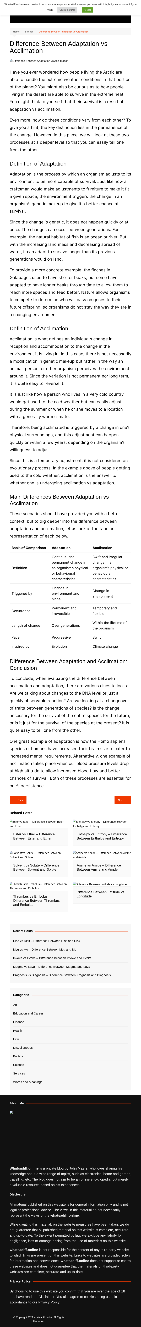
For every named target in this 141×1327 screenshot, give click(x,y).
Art (15, 1005)
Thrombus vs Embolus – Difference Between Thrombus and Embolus (36, 901)
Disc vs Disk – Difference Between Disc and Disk (46, 941)
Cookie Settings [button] (67, 10)
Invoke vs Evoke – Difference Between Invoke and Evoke (52, 958)
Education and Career (28, 1013)
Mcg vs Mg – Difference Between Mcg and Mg (44, 949)
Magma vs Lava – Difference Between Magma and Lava (51, 966)
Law (16, 1039)
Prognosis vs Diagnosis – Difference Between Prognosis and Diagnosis (62, 975)
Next (120, 800)
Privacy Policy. (49, 1302)
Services (19, 1073)
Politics (18, 1056)
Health (17, 1030)
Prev (20, 800)
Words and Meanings (27, 1082)
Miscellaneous (23, 1047)
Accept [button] (87, 10)
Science (18, 1065)
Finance (18, 1022)
